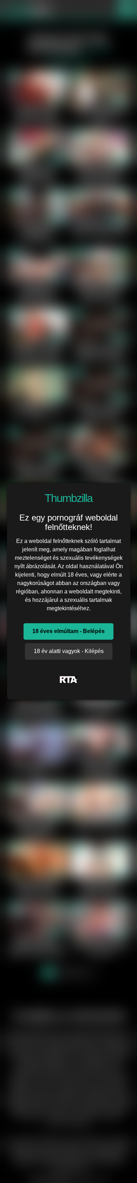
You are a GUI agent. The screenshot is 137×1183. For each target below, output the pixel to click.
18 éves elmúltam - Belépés (68, 631)
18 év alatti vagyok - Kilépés (69, 651)
